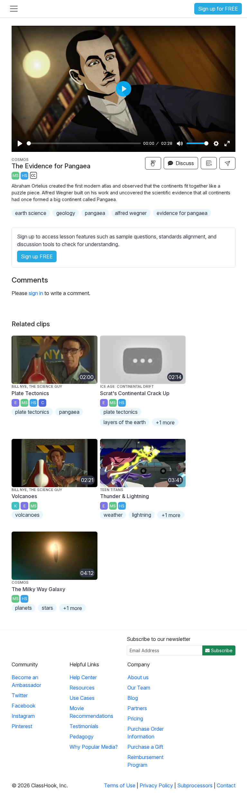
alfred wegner (131, 213)
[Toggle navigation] (14, 9)
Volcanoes (24, 496)
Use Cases (82, 698)
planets (23, 608)
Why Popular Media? (93, 747)
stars (47, 608)
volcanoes (27, 515)
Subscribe (221, 650)
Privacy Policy (156, 785)
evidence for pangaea (182, 213)
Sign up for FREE (218, 8)
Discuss (184, 163)
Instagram (23, 716)
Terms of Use (119, 785)
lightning (141, 515)
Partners (137, 708)
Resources (82, 687)
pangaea (95, 213)
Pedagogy (81, 736)
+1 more (165, 422)
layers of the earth (125, 422)
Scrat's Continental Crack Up (134, 393)
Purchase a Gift (145, 747)
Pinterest (22, 726)
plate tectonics (32, 412)
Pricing (135, 718)
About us (138, 677)
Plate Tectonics (30, 393)
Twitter (20, 695)
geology (65, 213)
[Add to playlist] (209, 163)
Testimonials (83, 726)
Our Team (138, 687)
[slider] (84, 143)
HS (24, 175)
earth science (30, 213)
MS (16, 175)
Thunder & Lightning (124, 496)
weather (113, 515)
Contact (226, 785)
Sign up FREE (37, 256)
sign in (36, 293)
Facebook (23, 705)
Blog (132, 698)
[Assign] (153, 163)
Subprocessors (195, 785)
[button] (227, 163)
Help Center (83, 677)
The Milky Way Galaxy (38, 589)
